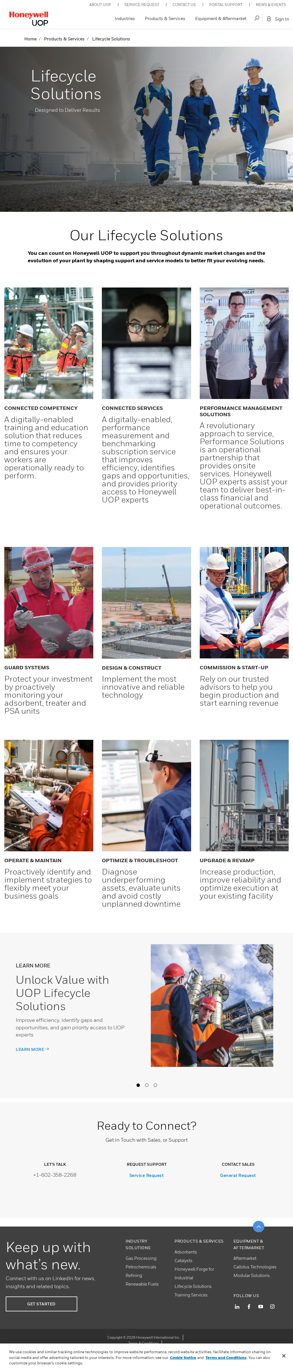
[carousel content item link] (212, 1005)
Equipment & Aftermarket (220, 18)
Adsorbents (186, 1251)
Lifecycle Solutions (193, 1286)
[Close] (284, 1356)
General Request (238, 1175)
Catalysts (184, 1260)
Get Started (41, 1303)
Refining (134, 1275)
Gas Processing (141, 1258)
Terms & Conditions (143, 1343)
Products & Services (165, 18)
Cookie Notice (183, 1357)
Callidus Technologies (255, 1266)
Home (30, 38)
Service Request (146, 1175)
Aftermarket (244, 1258)
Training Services (191, 1294)
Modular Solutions (251, 1275)
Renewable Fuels (142, 1283)
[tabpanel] (146, 1015)
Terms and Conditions (226, 1357)
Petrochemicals (141, 1266)
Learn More (30, 1049)
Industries (125, 18)
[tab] (138, 1085)
